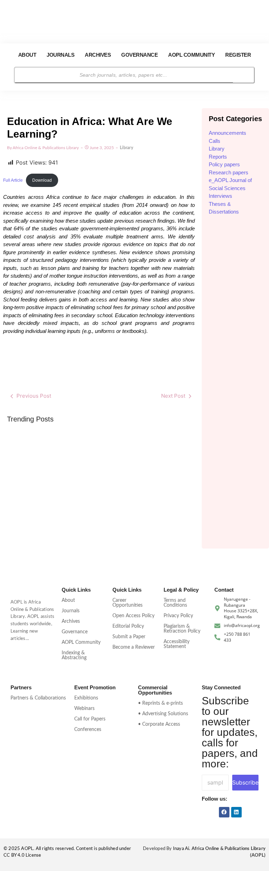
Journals (60, 55)
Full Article (13, 180)
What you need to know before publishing (38, 486)
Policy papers (224, 164)
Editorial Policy (128, 626)
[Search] (243, 75)
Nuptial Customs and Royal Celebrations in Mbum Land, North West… (164, 477)
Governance (139, 55)
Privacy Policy (178, 615)
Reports (218, 157)
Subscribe (245, 782)
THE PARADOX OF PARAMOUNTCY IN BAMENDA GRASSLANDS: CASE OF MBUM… (101, 468)
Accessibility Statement (176, 644)
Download (42, 180)
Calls (214, 141)
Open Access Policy (133, 615)
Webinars (84, 708)
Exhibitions (86, 698)
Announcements (227, 133)
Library (217, 149)
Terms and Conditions (175, 603)
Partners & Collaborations (38, 698)
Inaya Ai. (182, 848)
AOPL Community (191, 55)
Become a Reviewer (133, 647)
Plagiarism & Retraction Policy (182, 629)
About (27, 55)
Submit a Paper (128, 636)
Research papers (228, 172)
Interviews (220, 196)
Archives (98, 55)
